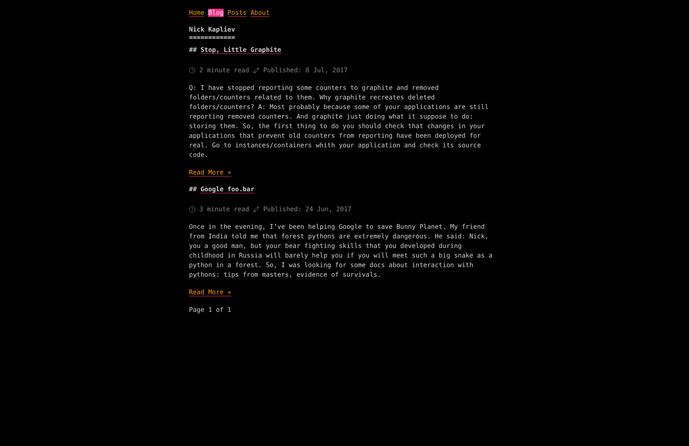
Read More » (210, 172)
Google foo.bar (227, 189)
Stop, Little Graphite (241, 50)
